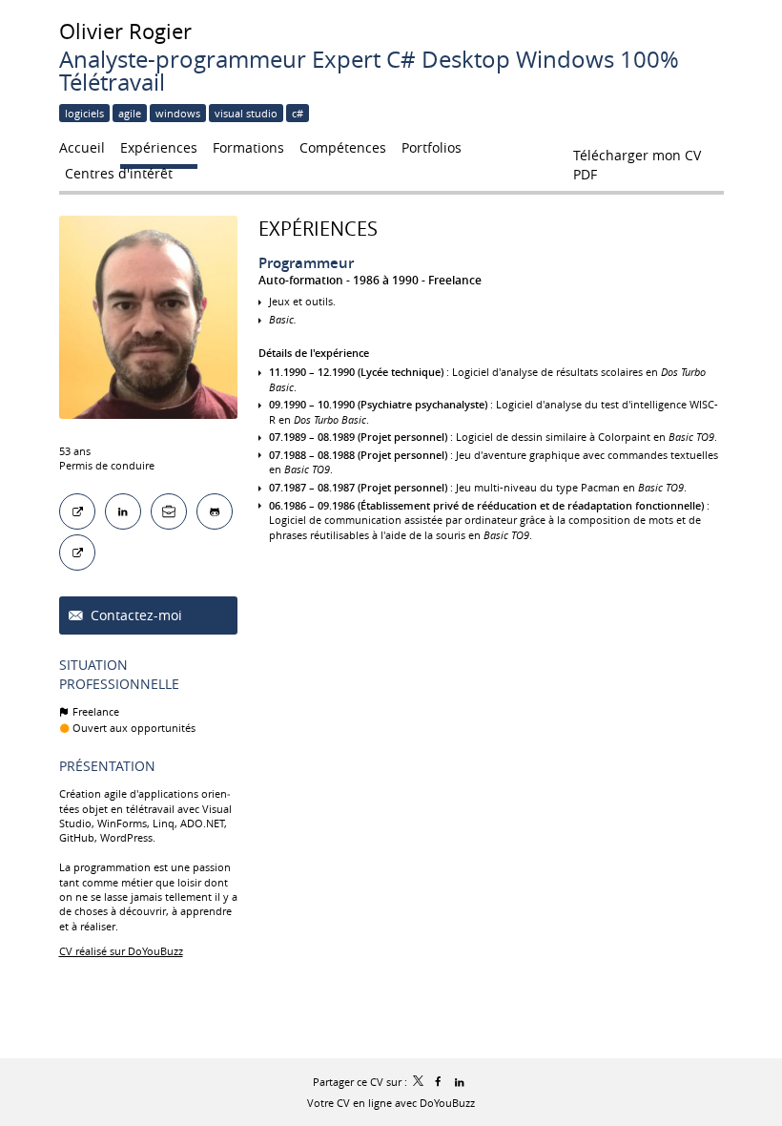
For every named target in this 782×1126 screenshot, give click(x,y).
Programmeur (306, 263)
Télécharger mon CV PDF (637, 159)
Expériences (318, 228)
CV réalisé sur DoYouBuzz (121, 951)
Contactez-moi (134, 615)
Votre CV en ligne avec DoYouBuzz (391, 1102)
